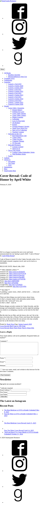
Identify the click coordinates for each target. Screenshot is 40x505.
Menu (2, 69)
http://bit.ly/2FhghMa (11, 283)
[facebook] (19, 18)
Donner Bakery (17, 110)
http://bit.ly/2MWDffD (12, 281)
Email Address (5, 390)
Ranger (14, 124)
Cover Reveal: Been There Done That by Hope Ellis (17, 328)
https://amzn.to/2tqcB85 (17, 277)
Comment (4, 341)
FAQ (9, 165)
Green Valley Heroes (19, 113)
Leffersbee (15, 119)
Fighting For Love (18, 112)
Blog (5, 169)
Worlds (6, 106)
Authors (6, 158)
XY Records (16, 143)
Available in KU (9, 78)
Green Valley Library (19, 115)
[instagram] (19, 34)
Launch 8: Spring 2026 (15, 104)
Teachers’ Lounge (18, 132)
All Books (7, 73)
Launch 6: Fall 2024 (14, 100)
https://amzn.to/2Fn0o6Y (17, 272)
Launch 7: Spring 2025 (15, 102)
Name (2, 358)
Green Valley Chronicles (16, 108)
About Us (7, 160)
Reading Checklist (14, 75)
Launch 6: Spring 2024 (15, 99)
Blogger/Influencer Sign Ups (17, 77)
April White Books (8, 256)
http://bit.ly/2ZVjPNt (19, 286)
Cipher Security (17, 139)
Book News (11, 324)
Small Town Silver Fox (19, 128)
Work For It (16, 148)
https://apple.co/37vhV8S (17, 279)
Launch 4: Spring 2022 (15, 91)
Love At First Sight (18, 121)
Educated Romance (14, 145)
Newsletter (11, 161)
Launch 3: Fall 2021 (14, 89)
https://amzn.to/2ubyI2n (16, 275)
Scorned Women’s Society (20, 126)
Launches (7, 82)
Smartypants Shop (10, 171)
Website (2, 365)
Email (2, 362)
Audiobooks (8, 80)
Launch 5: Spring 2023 (15, 95)
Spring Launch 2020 (25, 324)
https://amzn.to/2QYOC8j (17, 273)
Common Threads (18, 141)
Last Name (3, 394)
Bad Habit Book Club (19, 136)
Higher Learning (17, 117)
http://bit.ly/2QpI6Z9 (15, 285)
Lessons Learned (17, 147)
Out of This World (14, 150)
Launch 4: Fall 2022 (14, 93)
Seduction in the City (15, 134)
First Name (4, 392)
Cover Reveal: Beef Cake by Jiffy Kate (12, 326)
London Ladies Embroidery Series (23, 152)
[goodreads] (19, 66)
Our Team (11, 163)
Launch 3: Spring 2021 (15, 88)
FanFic (10, 156)
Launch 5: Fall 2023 (14, 97)
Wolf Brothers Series (19, 154)
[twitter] (19, 50)
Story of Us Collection (19, 130)
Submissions (8, 167)
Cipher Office (16, 137)
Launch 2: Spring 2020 (15, 86)
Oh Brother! (16, 123)
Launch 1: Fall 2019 (14, 84)
